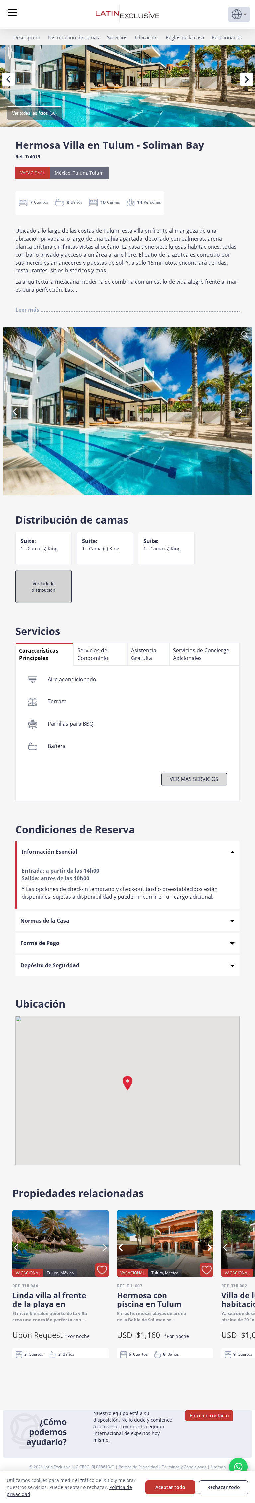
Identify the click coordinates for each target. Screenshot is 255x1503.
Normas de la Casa (44, 920)
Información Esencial (49, 851)
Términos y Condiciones (184, 1467)
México (62, 173)
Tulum (80, 173)
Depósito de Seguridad (49, 965)
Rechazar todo (223, 1487)
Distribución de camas (73, 37)
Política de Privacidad (139, 1467)
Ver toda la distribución (43, 586)
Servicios (117, 37)
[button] (239, 14)
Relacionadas (227, 37)
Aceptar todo (170, 1487)
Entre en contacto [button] (209, 1415)
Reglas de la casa (185, 37)
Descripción (26, 37)
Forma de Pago (39, 943)
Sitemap (218, 1467)
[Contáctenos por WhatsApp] (238, 1467)
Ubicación (146, 37)
